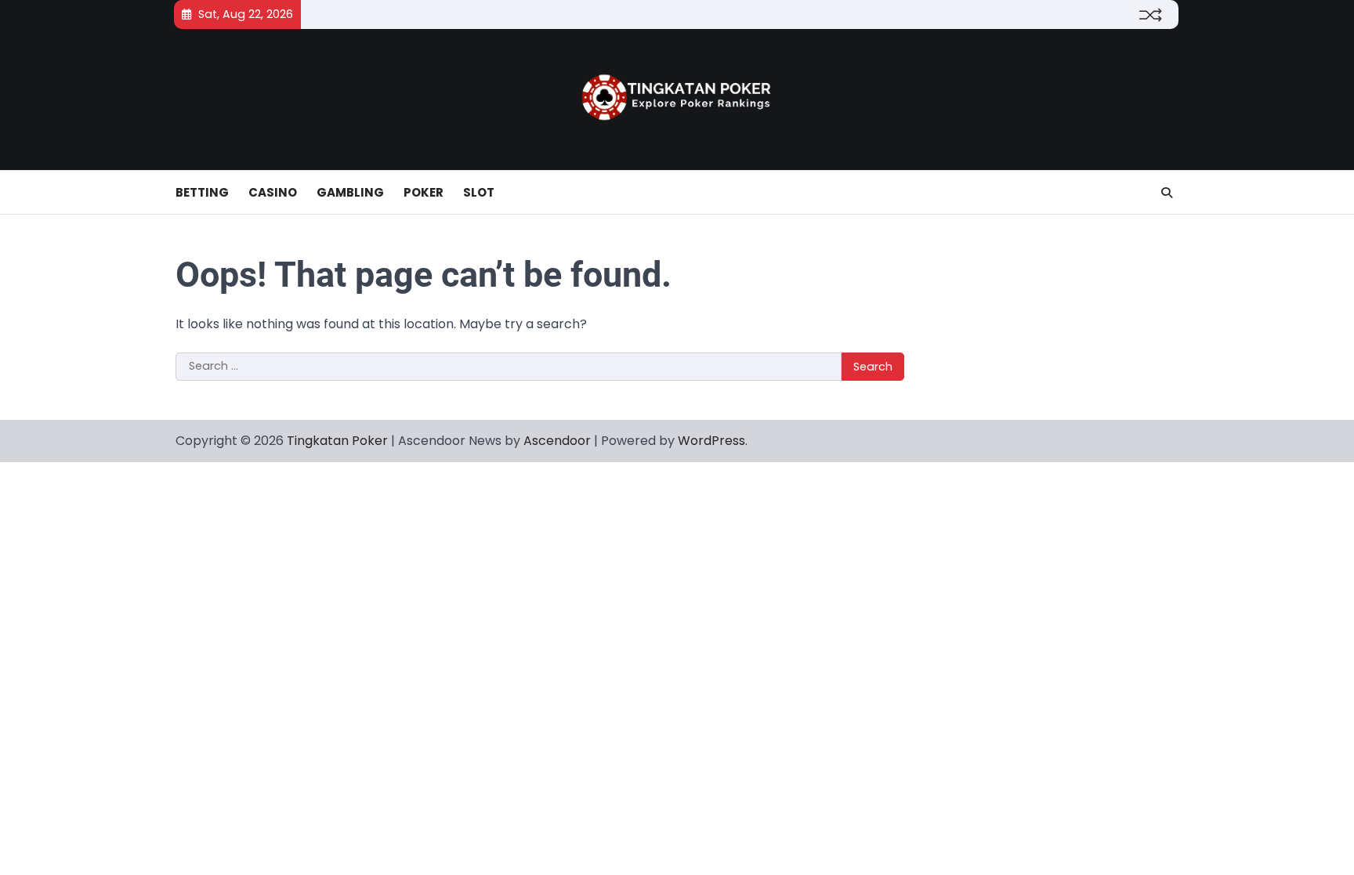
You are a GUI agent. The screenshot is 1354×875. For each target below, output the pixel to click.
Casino (272, 192)
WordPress (711, 441)
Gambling (350, 192)
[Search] (1166, 192)
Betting (202, 192)
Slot (478, 192)
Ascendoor (557, 441)
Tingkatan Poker (337, 441)
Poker (423, 192)
